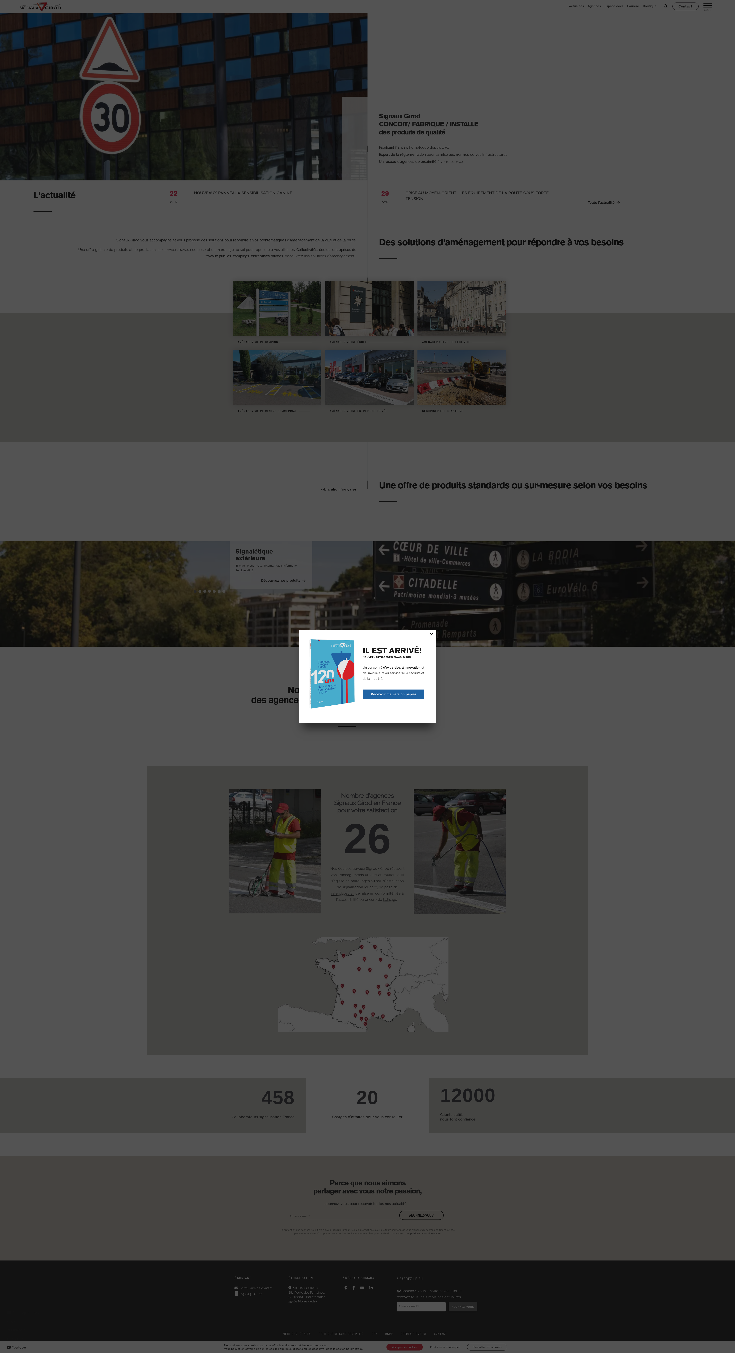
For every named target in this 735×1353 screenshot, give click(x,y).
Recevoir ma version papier (393, 694)
